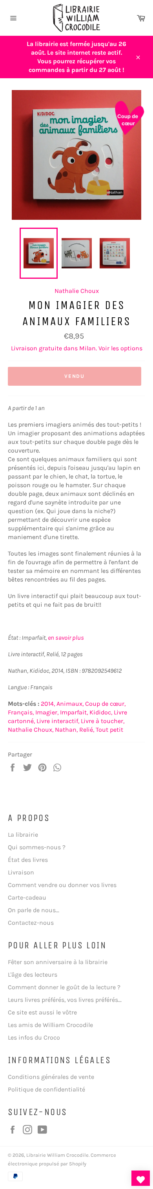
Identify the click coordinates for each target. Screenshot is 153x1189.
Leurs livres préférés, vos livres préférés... (65, 999)
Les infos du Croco (34, 1037)
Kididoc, (100, 712)
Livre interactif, (57, 721)
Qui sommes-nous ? (37, 847)
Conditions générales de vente (51, 1076)
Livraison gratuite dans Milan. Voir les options (76, 348)
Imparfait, (74, 712)
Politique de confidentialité (46, 1089)
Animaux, (70, 703)
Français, (21, 712)
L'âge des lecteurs (32, 974)
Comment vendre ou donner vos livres (62, 885)
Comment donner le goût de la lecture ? (64, 987)
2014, (48, 703)
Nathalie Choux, (30, 729)
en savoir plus (66, 637)
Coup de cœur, (105, 703)
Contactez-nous (31, 922)
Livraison (21, 872)
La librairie (23, 834)
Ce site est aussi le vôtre (42, 1012)
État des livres (28, 859)
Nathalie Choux (77, 290)
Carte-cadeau (27, 897)
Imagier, (46, 712)
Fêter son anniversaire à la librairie (57, 962)
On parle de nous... (33, 910)
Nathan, (66, 729)
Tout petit (109, 729)
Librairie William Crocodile (57, 1155)
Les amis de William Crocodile (50, 1025)
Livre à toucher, (102, 721)
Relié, (86, 729)
